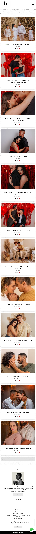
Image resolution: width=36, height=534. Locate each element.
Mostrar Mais (18, 459)
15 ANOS (26, 10)
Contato (18, 526)
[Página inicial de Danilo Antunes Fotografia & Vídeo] (6, 4)
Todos (4, 10)
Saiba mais (18, 494)
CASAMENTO (15, 10)
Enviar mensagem (18, 511)
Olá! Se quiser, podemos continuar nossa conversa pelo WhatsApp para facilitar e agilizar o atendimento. (20, 522)
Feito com (18, 532)
